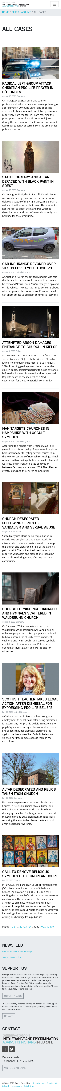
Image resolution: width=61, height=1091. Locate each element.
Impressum (17, 1086)
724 (29, 926)
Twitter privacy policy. (11, 957)
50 (47, 926)
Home (5, 12)
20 (44, 926)
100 (52, 926)
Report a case (13, 995)
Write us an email (15, 1068)
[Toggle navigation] (54, 4)
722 (20, 926)
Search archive (21, 12)
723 (25, 926)
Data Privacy (29, 1086)
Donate (8, 1016)
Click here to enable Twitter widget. (17, 951)
